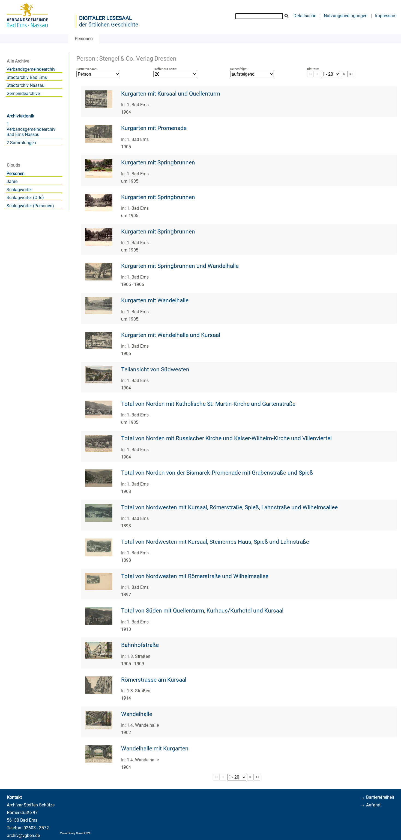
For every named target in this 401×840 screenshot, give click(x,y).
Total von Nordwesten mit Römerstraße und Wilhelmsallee (194, 576)
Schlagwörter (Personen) (30, 205)
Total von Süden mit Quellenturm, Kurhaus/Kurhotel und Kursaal (202, 610)
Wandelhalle (136, 714)
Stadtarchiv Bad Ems (27, 77)
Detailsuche (305, 15)
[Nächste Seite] (344, 74)
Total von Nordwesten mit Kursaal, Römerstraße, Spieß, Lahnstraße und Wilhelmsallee (229, 507)
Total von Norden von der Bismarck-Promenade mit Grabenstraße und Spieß (217, 472)
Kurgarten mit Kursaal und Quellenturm (170, 93)
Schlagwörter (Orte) (25, 197)
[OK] (286, 16)
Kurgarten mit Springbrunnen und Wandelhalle (180, 266)
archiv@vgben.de (23, 835)
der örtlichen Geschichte (108, 24)
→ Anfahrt (371, 805)
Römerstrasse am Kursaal (153, 679)
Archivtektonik (20, 116)
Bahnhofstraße (140, 645)
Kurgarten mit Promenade (154, 128)
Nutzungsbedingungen (345, 15)
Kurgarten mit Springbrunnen (158, 162)
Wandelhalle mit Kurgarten (154, 748)
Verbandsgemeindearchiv (31, 69)
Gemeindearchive (23, 93)
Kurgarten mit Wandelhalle (154, 300)
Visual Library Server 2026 (75, 833)
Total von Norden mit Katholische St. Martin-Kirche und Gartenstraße (208, 404)
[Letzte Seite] (351, 74)
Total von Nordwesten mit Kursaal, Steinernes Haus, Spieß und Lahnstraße (215, 542)
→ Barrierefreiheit (377, 797)
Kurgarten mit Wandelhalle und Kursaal (170, 335)
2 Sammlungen (21, 142)
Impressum (386, 15)
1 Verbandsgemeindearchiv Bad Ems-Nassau (31, 129)
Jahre (12, 181)
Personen (16, 173)
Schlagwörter (19, 189)
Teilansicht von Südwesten (155, 369)
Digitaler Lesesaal (105, 18)
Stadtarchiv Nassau (25, 85)
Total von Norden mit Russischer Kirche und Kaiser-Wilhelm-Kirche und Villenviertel (226, 438)
